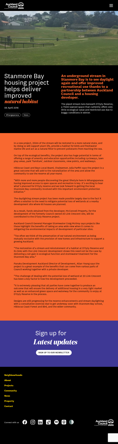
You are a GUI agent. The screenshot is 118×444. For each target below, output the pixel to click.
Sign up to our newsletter (53, 352)
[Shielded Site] (71, 423)
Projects (8, 385)
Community (10, 390)
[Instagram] (33, 423)
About (7, 380)
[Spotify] (56, 423)
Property (9, 401)
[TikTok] (48, 424)
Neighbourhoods (13, 375)
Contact (8, 406)
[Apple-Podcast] (64, 423)
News (7, 395)
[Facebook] (25, 424)
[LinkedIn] (40, 423)
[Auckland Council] (104, 422)
